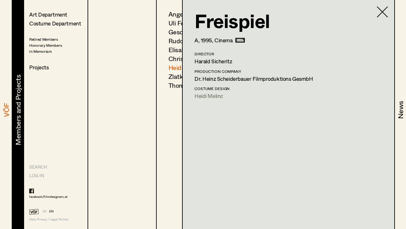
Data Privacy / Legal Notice (48, 219)
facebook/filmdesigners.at (48, 196)
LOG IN (36, 175)
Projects (39, 67)
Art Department (48, 14)
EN (51, 211)
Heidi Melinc (208, 96)
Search (38, 166)
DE (45, 211)
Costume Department (55, 23)
